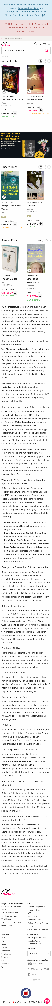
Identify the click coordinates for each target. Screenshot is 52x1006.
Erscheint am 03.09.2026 (38, 113)
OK (44, 15)
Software (5, 963)
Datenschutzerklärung (28, 8)
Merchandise (6, 951)
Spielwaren (6, 954)
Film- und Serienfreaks (11, 922)
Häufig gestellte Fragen (37, 938)
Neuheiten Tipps (11, 61)
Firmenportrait (33, 910)
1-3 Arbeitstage (7, 116)
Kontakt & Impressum (36, 907)
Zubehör (5, 957)
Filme (3, 941)
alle (40, 61)
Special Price (9, 240)
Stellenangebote (34, 920)
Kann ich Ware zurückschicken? (34, 942)
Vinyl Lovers (6, 919)
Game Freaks (7, 925)
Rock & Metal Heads (10, 912)
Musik (3, 938)
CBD (3, 960)
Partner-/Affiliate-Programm (38, 923)
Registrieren (32, 926)
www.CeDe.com (37, 27)
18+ (2, 967)
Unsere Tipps (9, 167)
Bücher (4, 947)
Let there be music (9, 916)
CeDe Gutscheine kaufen (38, 929)
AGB (29, 913)
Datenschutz (32, 916)
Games (4, 944)
